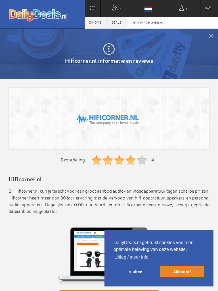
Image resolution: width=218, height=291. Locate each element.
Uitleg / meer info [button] (131, 257)
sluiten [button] (135, 271)
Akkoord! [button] (182, 271)
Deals (116, 22)
